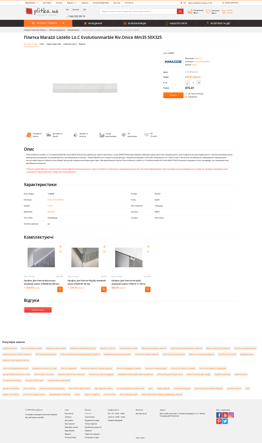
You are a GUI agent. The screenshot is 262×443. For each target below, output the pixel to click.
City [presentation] (67, 9)
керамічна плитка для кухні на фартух (135, 374)
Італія (194, 64)
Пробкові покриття (93, 427)
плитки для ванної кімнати (154, 348)
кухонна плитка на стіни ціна (71, 374)
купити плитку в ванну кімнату (17, 354)
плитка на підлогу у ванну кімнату (96, 368)
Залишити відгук (38, 310)
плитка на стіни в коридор (101, 374)
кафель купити (10, 348)
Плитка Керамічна (56, 30)
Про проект (70, 423)
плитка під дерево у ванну (129, 368)
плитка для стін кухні (44, 374)
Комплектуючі (70, 44)
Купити (173, 95)
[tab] (67, 9)
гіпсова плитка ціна (12, 380)
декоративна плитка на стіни (16, 374)
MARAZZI (198, 58)
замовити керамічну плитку (83, 348)
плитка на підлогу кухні (156, 368)
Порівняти (192, 97)
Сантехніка (90, 417)
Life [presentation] (84, 9)
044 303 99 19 (77, 16)
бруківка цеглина (222, 374)
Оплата (59, 3)
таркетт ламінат (92, 394)
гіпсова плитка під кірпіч (59, 380)
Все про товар (30, 44)
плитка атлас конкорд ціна (52, 388)
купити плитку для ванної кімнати (186, 348)
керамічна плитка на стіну (44, 368)
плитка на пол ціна (227, 354)
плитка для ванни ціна (46, 354)
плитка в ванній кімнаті (245, 348)
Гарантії (84, 3)
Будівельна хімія (92, 420)
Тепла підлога (91, 423)
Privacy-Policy (70, 437)
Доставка (47, 3)
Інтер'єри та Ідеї (92, 437)
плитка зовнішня (68, 368)
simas (77, 394)
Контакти (129, 3)
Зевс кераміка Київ (128, 394)
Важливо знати (71, 427)
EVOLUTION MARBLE (202, 61)
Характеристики (53, 44)
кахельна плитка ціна (56, 348)
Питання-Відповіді (101, 3)
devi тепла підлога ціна (79, 388)
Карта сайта (140, 438)
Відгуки (72, 3)
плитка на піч (241, 374)
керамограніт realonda (59, 394)
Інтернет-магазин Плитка (35, 30)
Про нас (116, 3)
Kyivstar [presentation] (76, 9)
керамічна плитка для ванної (117, 354)
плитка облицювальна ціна (15, 368)
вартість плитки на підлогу (201, 354)
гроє (151, 388)
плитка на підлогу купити (146, 354)
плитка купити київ (128, 348)
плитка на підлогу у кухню (183, 368)
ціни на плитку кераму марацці (209, 388)
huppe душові (163, 388)
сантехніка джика (182, 388)
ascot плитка (29, 388)
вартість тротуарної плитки (16, 360)
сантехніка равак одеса (34, 394)
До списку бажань (196, 93)
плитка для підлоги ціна (174, 354)
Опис (42, 44)
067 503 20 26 (141, 413)
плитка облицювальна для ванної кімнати (80, 354)
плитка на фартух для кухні (169, 374)
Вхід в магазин (231, 2)
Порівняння (198, 10)
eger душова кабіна (103, 388)
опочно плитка (234, 388)
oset (248, 388)
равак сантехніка (11, 394)
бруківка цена (246, 354)
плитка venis (110, 394)
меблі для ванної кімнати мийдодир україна (162, 394)
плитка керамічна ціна (31, 348)
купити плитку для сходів (198, 374)
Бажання (215, 10)
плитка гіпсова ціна (34, 380)
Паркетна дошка (92, 434)
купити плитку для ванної (218, 348)
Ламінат (88, 430)
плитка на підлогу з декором (213, 368)
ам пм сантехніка (11, 388)
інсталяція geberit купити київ (130, 388)
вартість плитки (107, 348)
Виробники (31, 3)
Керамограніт (73, 30)
